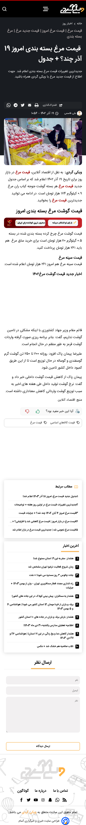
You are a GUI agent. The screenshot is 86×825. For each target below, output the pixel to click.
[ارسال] (30, 106)
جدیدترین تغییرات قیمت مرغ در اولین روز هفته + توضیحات (45, 505)
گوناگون (23, 791)
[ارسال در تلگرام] (16, 106)
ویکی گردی (28, 812)
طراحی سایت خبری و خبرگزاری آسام (39, 821)
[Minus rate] (27, 411)
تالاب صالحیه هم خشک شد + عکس (55, 646)
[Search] (4, 9)
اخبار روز (67, 23)
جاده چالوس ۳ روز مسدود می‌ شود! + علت (51, 575)
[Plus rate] (38, 411)
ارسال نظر (43, 662)
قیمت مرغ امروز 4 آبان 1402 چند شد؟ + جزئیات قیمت (47, 513)
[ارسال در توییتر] (23, 106)
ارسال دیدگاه (43, 746)
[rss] (65, 801)
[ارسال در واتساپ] (9, 106)
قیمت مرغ (36, 422)
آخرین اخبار (71, 546)
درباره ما (41, 791)
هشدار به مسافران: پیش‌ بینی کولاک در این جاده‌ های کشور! (42, 596)
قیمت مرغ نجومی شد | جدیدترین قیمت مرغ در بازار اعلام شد (44, 530)
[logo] (72, 8)
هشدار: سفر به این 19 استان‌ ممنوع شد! (53, 559)
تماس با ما (61, 791)
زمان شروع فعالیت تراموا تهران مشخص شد (50, 567)
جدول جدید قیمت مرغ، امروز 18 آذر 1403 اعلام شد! (50, 496)
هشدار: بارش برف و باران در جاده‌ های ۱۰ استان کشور (46, 617)
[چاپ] (37, 105)
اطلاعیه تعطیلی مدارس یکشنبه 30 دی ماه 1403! (48, 625)
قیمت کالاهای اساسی (62, 422)
